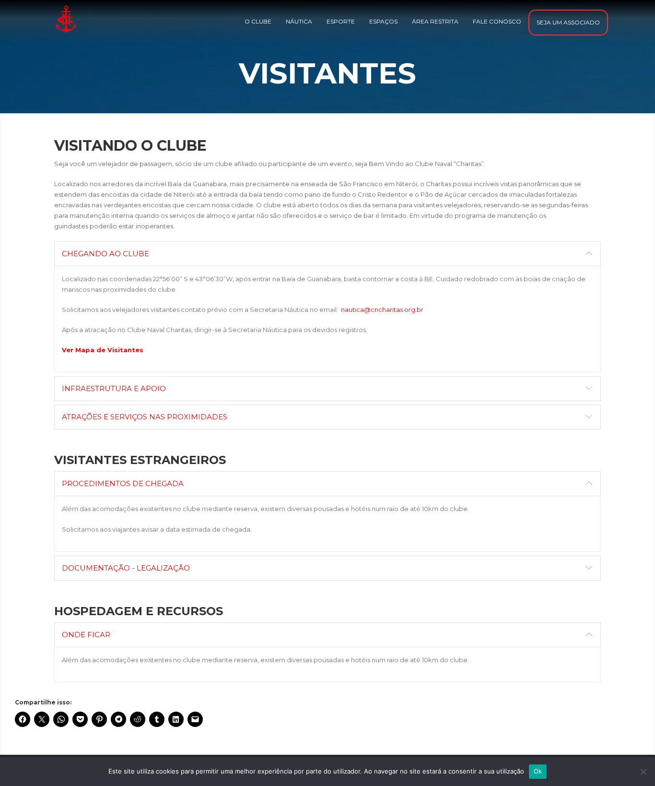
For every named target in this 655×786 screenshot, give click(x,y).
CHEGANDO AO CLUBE (105, 253)
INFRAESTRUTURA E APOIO (114, 388)
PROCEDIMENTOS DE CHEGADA (123, 483)
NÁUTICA (299, 21)
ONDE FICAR (86, 634)
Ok (538, 771)
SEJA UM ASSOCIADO (568, 22)
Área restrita (435, 21)
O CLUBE (258, 21)
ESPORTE (341, 21)
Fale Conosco (497, 21)
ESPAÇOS (383, 21)
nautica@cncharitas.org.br (382, 309)
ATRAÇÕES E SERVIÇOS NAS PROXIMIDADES (144, 416)
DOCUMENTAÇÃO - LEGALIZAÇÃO (126, 567)
